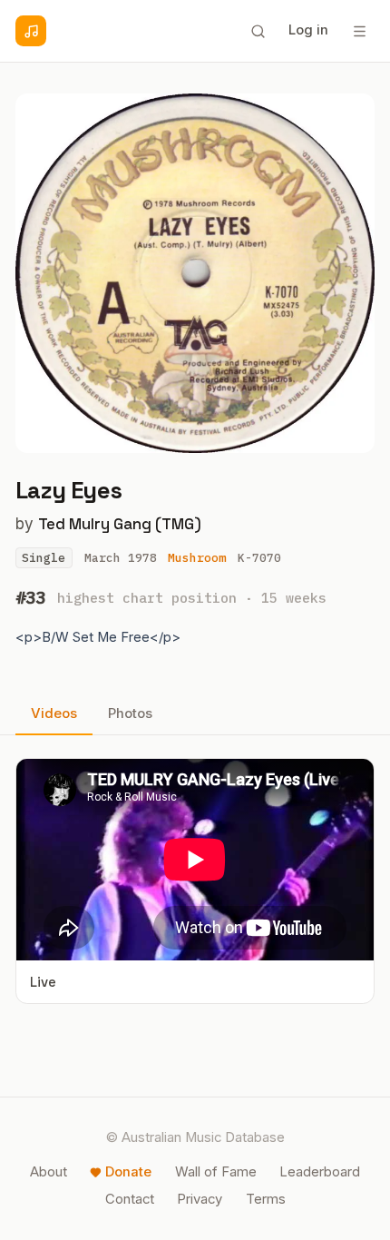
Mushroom (197, 558)
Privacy (199, 1199)
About (48, 1172)
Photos (130, 713)
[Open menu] (359, 30)
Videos (54, 713)
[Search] (257, 30)
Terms (266, 1199)
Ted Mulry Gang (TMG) (119, 524)
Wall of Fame (216, 1172)
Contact (129, 1199)
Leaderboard (319, 1172)
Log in (308, 30)
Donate (128, 1172)
